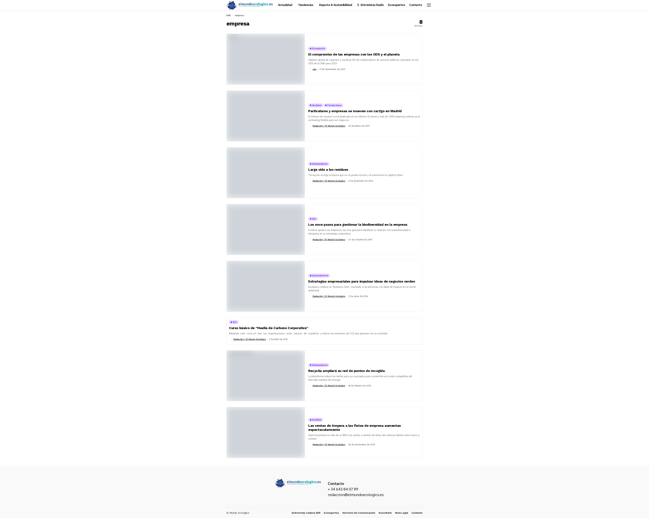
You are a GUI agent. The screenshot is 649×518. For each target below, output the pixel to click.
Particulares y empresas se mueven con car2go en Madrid (355, 111)
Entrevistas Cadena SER (306, 512)
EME (228, 15)
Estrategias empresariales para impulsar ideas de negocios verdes (361, 281)
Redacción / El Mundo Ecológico (329, 126)
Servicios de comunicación (358, 512)
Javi (314, 69)
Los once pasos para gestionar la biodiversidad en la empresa (357, 224)
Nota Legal (401, 512)
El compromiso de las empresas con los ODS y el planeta (354, 54)
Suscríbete (385, 512)
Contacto (417, 512)
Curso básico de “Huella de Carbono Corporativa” (268, 328)
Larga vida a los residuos (328, 169)
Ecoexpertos (331, 512)
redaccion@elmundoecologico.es (356, 494)
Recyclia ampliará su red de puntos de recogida (346, 371)
